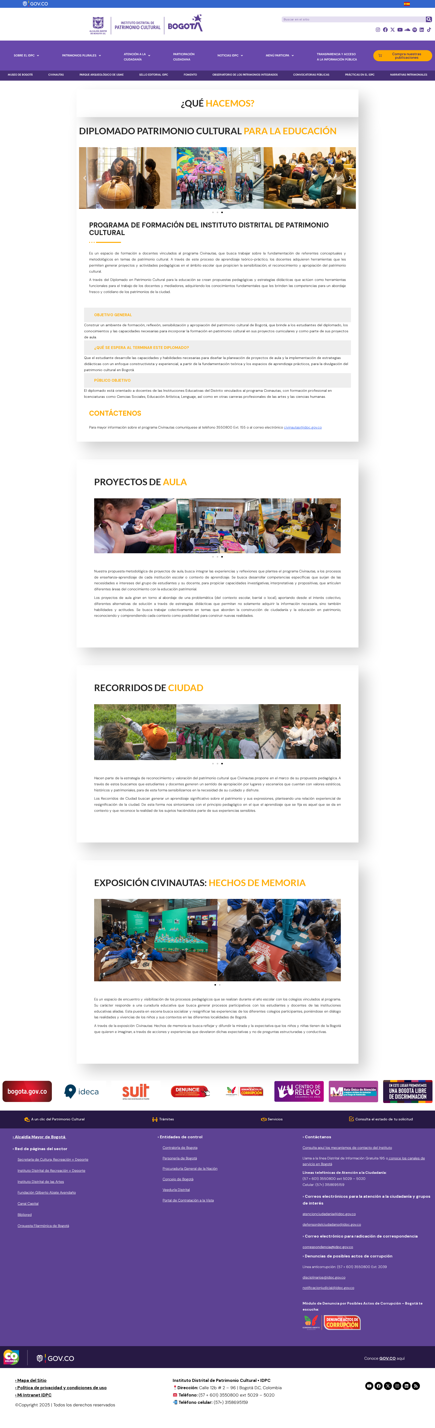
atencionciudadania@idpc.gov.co (329, 1214)
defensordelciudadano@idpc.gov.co (332, 1224)
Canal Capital (28, 1203)
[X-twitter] (392, 29)
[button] (85, 178)
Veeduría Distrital (176, 1189)
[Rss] (416, 1386)
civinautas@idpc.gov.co (303, 427)
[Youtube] (399, 29)
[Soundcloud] (407, 29)
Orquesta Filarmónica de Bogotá (43, 1225)
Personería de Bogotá (180, 1158)
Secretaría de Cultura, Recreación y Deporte (53, 1159)
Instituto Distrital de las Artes (41, 1181)
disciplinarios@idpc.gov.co (324, 1277)
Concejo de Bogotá (178, 1179)
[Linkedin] (421, 29)
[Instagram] (378, 29)
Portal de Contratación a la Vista (188, 1200)
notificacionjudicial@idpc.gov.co (328, 1287)
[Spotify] (414, 29)
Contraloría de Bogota (180, 1147)
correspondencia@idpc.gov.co (328, 1247)
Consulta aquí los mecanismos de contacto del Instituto (347, 1147)
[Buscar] (428, 19)
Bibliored (25, 1214)
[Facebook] (385, 29)
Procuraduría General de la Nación (190, 1168)
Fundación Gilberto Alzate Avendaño (47, 1192)
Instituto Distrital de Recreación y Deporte (51, 1170)
